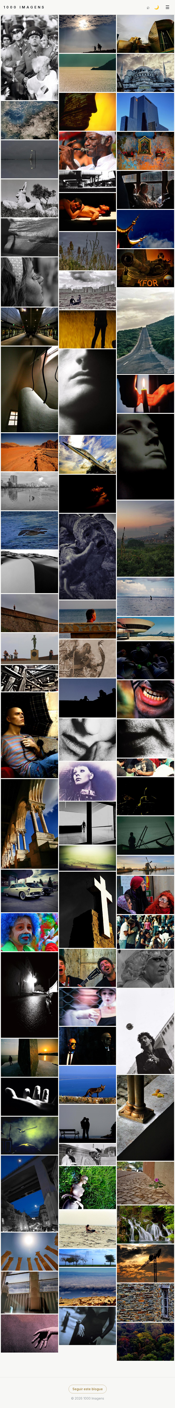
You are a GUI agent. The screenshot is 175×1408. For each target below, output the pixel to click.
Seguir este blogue (87, 1389)
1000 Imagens (24, 7)
